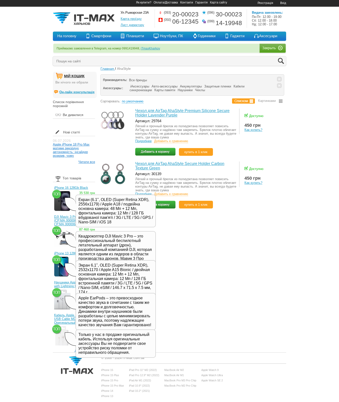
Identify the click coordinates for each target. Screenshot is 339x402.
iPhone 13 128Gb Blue (70, 253)
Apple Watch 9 (210, 369)
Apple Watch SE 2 (212, 380)
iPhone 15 (107, 369)
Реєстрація (265, 3)
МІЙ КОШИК (74, 76)
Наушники (185, 90)
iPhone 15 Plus (110, 375)
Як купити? (143, 2)
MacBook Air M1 (174, 375)
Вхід (283, 3)
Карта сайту (218, 2)
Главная (108, 69)
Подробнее (143, 141)
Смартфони (101, 36)
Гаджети (237, 36)
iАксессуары (139, 86)
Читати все (86, 162)
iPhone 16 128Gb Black (71, 188)
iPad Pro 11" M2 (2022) (143, 369)
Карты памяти (164, 90)
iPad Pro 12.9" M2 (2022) (144, 375)
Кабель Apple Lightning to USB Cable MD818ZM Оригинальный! (73, 318)
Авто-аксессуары (164, 86)
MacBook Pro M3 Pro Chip (180, 380)
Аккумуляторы (191, 86)
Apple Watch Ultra (212, 375)
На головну (66, 36)
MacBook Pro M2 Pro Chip (180, 385)
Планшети (135, 36)
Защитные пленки (217, 86)
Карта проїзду (131, 19)
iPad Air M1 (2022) (140, 380)
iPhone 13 (107, 396)
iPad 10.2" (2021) (139, 390)
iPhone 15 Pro (109, 380)
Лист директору (132, 25)
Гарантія (201, 2)
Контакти (186, 2)
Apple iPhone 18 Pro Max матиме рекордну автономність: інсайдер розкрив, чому (71, 150)
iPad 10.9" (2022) (139, 385)
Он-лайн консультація (77, 92)
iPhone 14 (107, 390)
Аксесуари (268, 36)
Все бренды (138, 80)
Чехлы (200, 90)
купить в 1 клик (195, 152)
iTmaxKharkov (150, 48)
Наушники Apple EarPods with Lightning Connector (73, 284)
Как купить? (253, 130)
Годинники (206, 36)
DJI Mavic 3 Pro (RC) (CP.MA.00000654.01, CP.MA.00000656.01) (69, 220)
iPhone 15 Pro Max (112, 385)
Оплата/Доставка (166, 2)
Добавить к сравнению (171, 141)
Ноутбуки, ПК (171, 36)
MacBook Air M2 (174, 369)
